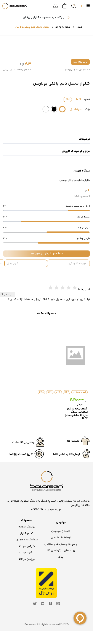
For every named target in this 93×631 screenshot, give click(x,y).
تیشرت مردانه (27, 553)
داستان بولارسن (60, 531)
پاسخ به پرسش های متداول (60, 544)
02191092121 (37, 509)
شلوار (79, 27)
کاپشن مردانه (27, 546)
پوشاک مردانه (26, 527)
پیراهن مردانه (27, 559)
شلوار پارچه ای (62, 27)
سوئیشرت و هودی (27, 540)
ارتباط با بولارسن (61, 537)
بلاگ (60, 557)
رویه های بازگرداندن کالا (60, 550)
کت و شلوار (27, 533)
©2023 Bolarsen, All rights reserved (46, 624)
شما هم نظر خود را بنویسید (46, 253)
